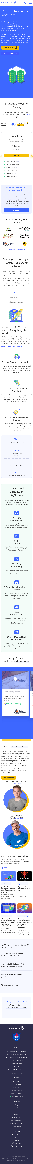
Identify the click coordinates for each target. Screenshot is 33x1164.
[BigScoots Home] (8, 2)
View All (6, 868)
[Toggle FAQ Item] (30, 953)
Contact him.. (16, 783)
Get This (16, 155)
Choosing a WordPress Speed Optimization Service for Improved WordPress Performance (24, 923)
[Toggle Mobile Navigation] (30, 3)
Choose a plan (8, 47)
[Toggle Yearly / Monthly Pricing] (13, 124)
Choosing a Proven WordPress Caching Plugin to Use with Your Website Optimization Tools (8, 922)
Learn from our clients (15, 249)
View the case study (14, 704)
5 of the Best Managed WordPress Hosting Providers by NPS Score (8, 889)
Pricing (28, 114)
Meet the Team (9, 777)
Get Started (16, 210)
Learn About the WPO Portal (11, 347)
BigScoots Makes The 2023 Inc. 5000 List (23, 888)
